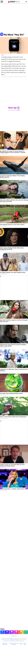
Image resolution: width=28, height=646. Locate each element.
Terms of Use (21, 644)
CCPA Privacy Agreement (4, 644)
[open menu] (2, 1)
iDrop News (11, 638)
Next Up (13, 107)
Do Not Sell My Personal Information (13, 644)
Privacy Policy (25, 644)
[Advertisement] (14, 19)
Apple (2, 55)
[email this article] (11, 632)
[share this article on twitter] (7, 632)
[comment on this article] (21, 632)
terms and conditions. (15, 639)
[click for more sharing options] (25, 632)
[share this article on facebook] (2, 632)
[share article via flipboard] (16, 632)
